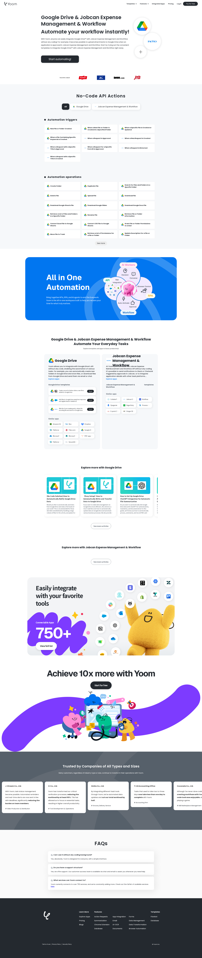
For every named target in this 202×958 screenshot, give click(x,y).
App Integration (119, 917)
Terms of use (46, 944)
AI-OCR (116, 924)
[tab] (65, 107)
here (52, 886)
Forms (131, 917)
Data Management (137, 921)
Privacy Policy (56, 944)
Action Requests (101, 917)
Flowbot (154, 917)
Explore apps (53, 379)
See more (101, 243)
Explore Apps (84, 917)
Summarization (100, 921)
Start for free (101, 685)
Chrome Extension (101, 924)
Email (115, 921)
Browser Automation (137, 928)
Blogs (81, 924)
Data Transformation (137, 924)
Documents (117, 928)
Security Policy (67, 944)
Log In (179, 4)
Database (98, 928)
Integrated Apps (158, 4)
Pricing (170, 4)
